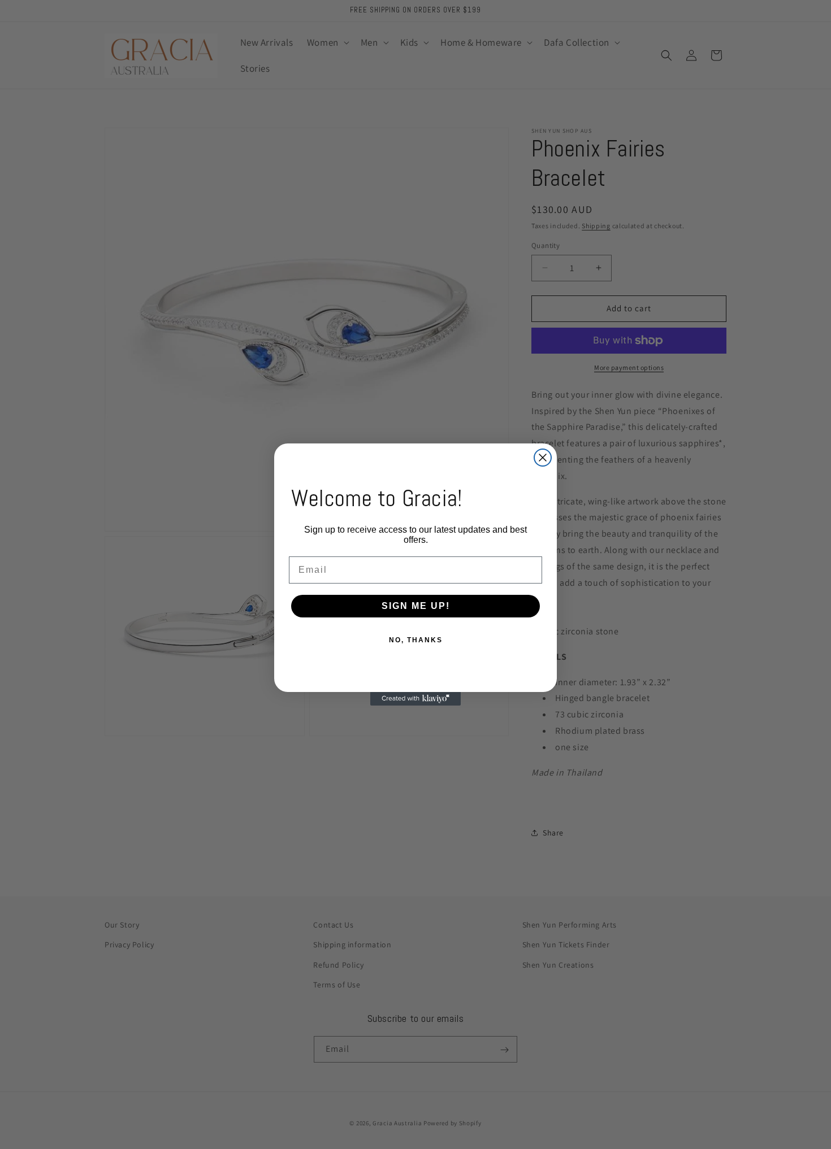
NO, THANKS (416, 640)
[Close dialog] (542, 457)
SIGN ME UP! (416, 606)
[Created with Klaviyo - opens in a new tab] (415, 699)
